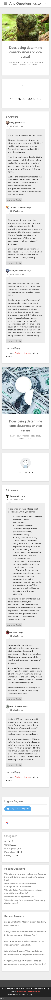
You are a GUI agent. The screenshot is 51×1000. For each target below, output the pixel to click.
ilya (5, 922)
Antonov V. (17, 436)
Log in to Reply (14, 200)
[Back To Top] (47, 996)
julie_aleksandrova (13, 951)
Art (5, 841)
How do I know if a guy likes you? (19, 896)
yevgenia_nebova (12, 961)
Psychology (33, 64)
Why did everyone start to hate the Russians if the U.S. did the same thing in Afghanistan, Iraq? (25, 877)
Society (7, 855)
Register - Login (22, 353)
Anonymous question (19, 62)
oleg (6, 941)
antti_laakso (10, 931)
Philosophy (9, 848)
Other (29, 438)
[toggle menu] (5, 3)
